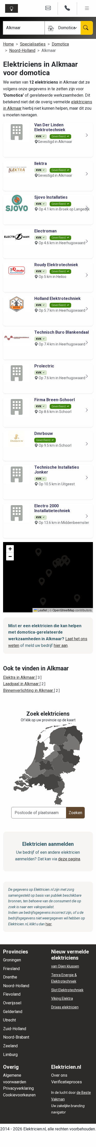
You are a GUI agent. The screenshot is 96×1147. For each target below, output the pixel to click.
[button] (49, 573)
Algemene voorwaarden (14, 1078)
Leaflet (42, 610)
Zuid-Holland (14, 1028)
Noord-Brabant (16, 1037)
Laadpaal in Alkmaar (21, 683)
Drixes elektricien (65, 1007)
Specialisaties (33, 44)
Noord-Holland (22, 50)
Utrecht (9, 1020)
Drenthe (10, 977)
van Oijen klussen (65, 966)
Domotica (60, 44)
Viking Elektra (62, 998)
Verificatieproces (66, 1081)
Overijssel (12, 1002)
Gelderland (12, 1011)
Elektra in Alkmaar (19, 677)
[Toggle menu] (87, 8)
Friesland (11, 968)
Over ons (59, 1075)
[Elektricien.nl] (12, 8)
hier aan (61, 645)
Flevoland (11, 994)
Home (8, 44)
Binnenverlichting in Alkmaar (28, 690)
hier (49, 924)
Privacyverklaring (18, 1088)
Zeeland (10, 1045)
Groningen (12, 960)
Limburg (10, 1054)
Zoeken (75, 812)
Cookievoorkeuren (19, 1095)
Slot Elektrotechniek (67, 990)
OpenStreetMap (63, 610)
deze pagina (69, 859)
